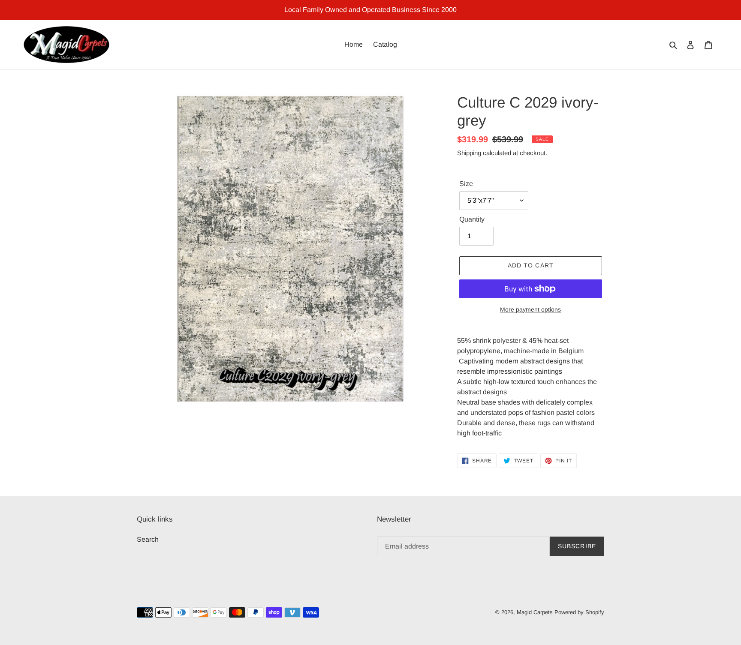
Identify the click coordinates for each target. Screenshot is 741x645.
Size (466, 183)
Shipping (469, 152)
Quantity (472, 219)
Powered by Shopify (579, 612)
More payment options (530, 309)
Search (148, 539)
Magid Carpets (535, 612)
